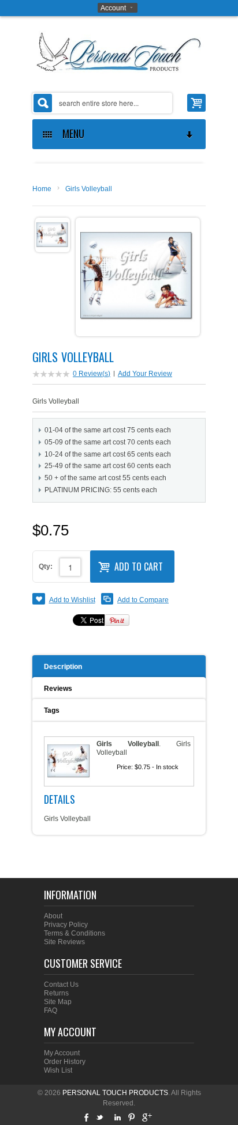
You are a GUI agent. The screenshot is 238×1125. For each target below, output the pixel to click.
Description (63, 667)
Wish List (58, 1070)
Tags (52, 710)
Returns (56, 993)
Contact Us (61, 984)
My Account (62, 1053)
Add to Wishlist (72, 600)
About (53, 916)
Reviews (58, 689)
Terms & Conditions (74, 933)
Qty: (46, 566)
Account (113, 8)
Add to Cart (138, 566)
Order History (64, 1062)
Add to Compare (143, 600)
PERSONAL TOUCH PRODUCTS (115, 1093)
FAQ (50, 1010)
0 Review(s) (91, 374)
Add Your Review (145, 374)
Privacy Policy (66, 925)
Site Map (58, 1002)
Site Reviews (64, 942)
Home (41, 189)
